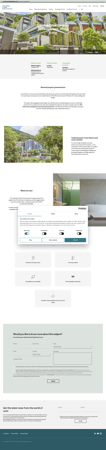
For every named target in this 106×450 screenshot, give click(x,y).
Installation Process (72, 9)
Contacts (85, 6)
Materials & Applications (40, 9)
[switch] (44, 233)
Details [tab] (53, 213)
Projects (51, 9)
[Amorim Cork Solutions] (8, 7)
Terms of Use (14, 433)
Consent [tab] (29, 213)
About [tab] (76, 213)
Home (30, 9)
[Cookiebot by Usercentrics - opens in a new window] (79, 209)
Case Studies (95, 6)
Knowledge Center (60, 9)
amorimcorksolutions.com (10, 1)
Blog (90, 6)
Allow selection (53, 240)
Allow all (75, 240)
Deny (30, 240)
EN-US (102, 6)
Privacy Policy (50, 374)
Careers (79, 6)
